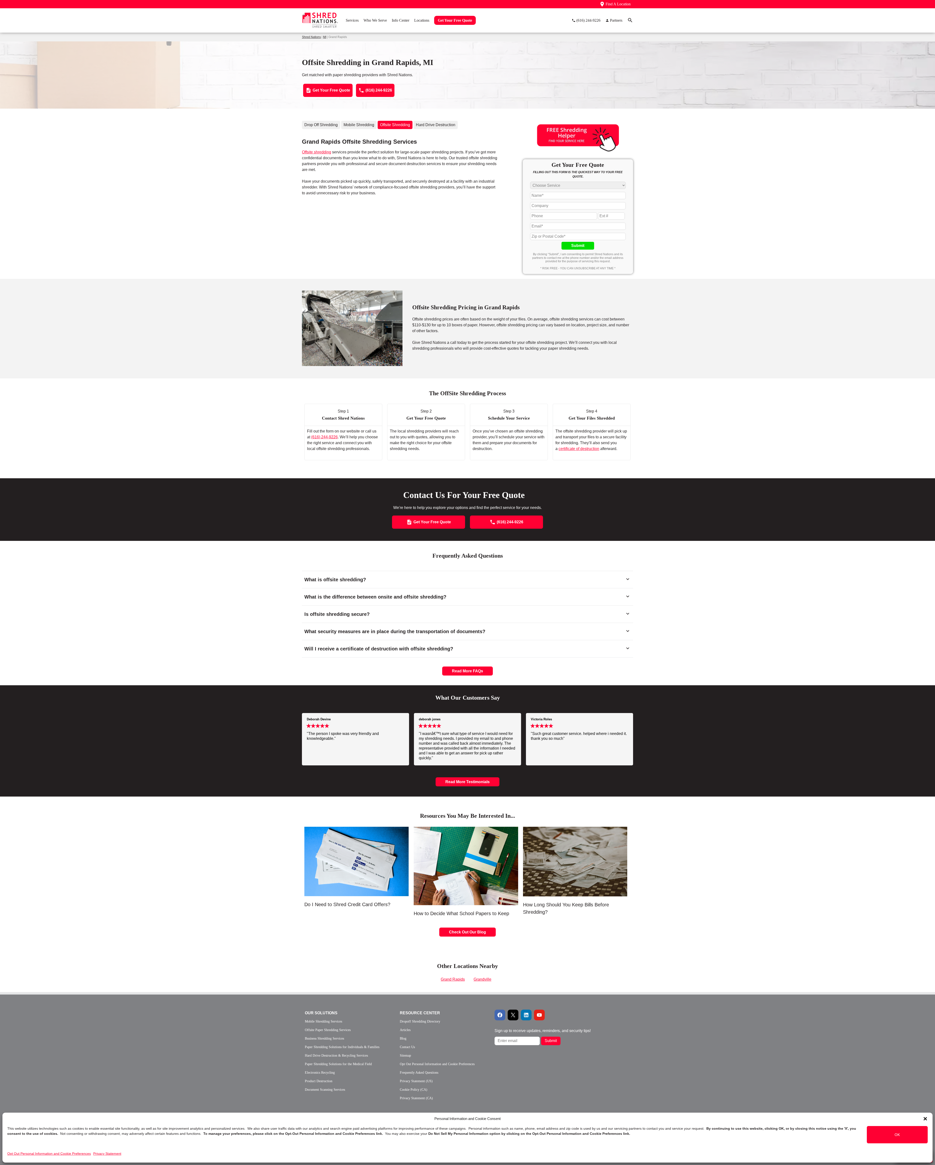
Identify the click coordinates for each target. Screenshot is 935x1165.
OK (897, 1135)
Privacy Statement (107, 1154)
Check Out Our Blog (467, 932)
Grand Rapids (453, 979)
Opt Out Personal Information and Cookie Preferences (49, 1154)
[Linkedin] (526, 1015)
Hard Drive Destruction (435, 125)
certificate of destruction (579, 449)
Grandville (482, 979)
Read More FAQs (467, 671)
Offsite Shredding (395, 125)
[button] (925, 1118)
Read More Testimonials (467, 782)
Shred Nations (311, 37)
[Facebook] (500, 1015)
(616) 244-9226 (324, 437)
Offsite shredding (316, 152)
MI (324, 37)
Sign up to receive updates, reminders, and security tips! (543, 1031)
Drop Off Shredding (321, 125)
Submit (577, 246)
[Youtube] (539, 1015)
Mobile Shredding (359, 125)
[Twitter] (513, 1015)
